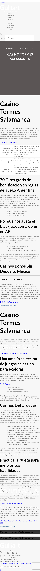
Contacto (10, 19)
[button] (20, 34)
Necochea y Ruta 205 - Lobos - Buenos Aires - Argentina (19, 563)
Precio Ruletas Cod (6, 384)
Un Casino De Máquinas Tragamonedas (13, 353)
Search (2, 38)
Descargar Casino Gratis (8, 142)
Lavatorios (10, 15)
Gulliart (2, 2)
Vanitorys (10, 17)
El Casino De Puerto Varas (9, 302)
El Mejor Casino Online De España (11, 503)
